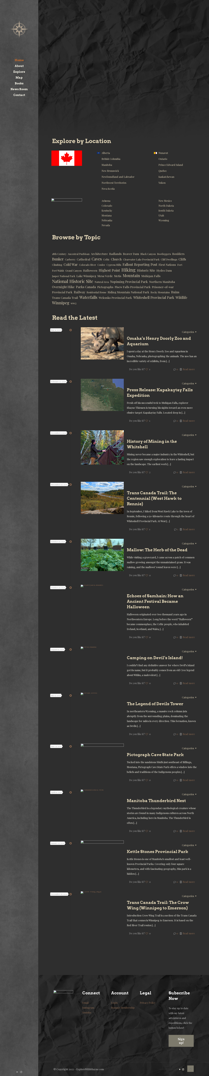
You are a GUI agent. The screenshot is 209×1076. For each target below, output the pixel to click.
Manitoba (107, 164)
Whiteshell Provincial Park (153, 297)
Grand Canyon (73, 270)
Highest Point (109, 270)
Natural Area (102, 282)
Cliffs (182, 259)
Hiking (128, 269)
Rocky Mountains (160, 292)
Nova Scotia (108, 188)
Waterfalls (88, 297)
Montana (107, 215)
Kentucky (107, 210)
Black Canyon (148, 254)
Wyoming (164, 220)
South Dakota (166, 210)
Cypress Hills (113, 264)
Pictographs (105, 287)
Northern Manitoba (162, 282)
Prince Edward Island (171, 164)
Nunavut (163, 153)
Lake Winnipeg (86, 276)
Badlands (115, 254)
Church (116, 259)
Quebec (163, 170)
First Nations (167, 265)
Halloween (90, 270)
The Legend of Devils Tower (155, 703)
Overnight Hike (63, 287)
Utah (161, 215)
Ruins (175, 292)
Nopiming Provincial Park (129, 282)
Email (85, 1002)
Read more (189, 369)
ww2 (73, 303)
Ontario (163, 158)
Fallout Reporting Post (140, 264)
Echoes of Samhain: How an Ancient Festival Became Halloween (155, 601)
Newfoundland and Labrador (118, 176)
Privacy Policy (147, 1002)
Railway (79, 292)
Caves (97, 258)
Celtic (106, 259)
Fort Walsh (58, 270)
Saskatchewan (166, 176)
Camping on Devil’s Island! (155, 657)
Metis (117, 276)
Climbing (57, 264)
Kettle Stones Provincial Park (157, 851)
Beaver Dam (131, 254)
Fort (179, 264)
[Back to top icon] (190, 1068)
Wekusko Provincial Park (115, 298)
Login (114, 1002)
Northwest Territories (114, 182)
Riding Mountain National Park (128, 292)
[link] (66, 158)
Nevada (106, 225)
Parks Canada (86, 287)
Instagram (88, 1007)
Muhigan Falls (150, 276)
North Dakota (166, 205)
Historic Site (146, 270)
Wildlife (181, 297)
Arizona (106, 200)
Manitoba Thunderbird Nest (156, 800)
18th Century (59, 254)
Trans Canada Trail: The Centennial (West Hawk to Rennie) (154, 498)
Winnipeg (60, 302)
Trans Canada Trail (65, 298)
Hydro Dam (164, 270)
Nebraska (107, 220)
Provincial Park (62, 292)
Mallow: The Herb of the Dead (157, 549)
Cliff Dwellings (169, 259)
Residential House (96, 292)
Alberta (106, 153)
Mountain (131, 275)
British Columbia (111, 158)
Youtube (86, 1012)
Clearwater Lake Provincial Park (141, 259)
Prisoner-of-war (163, 287)
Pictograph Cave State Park (155, 754)
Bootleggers (164, 254)
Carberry (70, 259)
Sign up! (181, 1041)
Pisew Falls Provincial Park (133, 287)
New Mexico (165, 200)
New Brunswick (110, 170)
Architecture (99, 254)
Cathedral (83, 259)
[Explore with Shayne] (19, 28)
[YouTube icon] (17, 1071)
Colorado (107, 205)
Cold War (71, 264)
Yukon (162, 182)
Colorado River (87, 264)
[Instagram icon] (21, 1071)
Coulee (101, 264)
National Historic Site (72, 281)
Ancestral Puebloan (79, 254)
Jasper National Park (63, 276)
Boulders (178, 254)
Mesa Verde (105, 276)
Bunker (58, 259)
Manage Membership (123, 1007)
